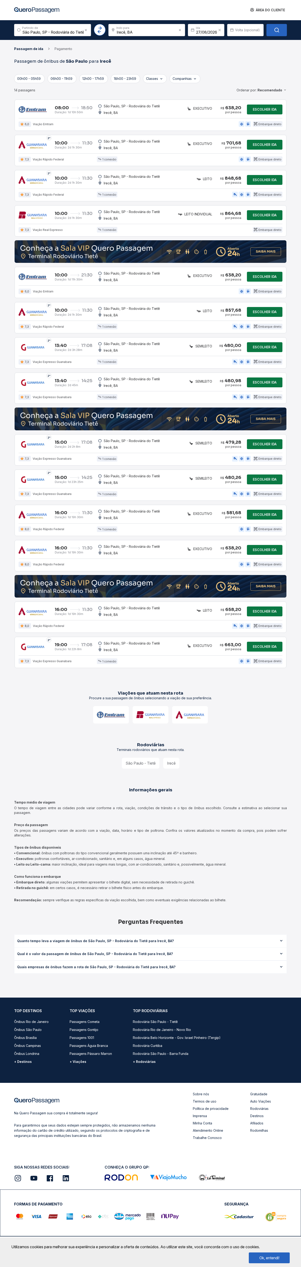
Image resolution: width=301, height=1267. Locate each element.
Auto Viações (260, 1101)
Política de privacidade (211, 1109)
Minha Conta (202, 1123)
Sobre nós (201, 1094)
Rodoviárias (259, 1109)
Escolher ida (265, 109)
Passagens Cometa (84, 1022)
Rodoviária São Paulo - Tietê (155, 1022)
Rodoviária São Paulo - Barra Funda (160, 1054)
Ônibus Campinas (27, 1046)
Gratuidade (258, 1094)
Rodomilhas (259, 1130)
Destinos (257, 1116)
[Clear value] (219, 30)
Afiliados (256, 1123)
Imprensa (200, 1116)
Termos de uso (204, 1101)
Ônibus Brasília (25, 1038)
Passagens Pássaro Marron (91, 1054)
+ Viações (78, 1062)
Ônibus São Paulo (28, 1030)
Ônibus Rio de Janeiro (31, 1022)
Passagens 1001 (82, 1038)
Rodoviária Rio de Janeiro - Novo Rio (162, 1030)
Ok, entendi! (269, 1257)
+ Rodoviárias (144, 1062)
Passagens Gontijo (84, 1030)
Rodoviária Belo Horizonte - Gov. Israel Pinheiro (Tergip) (177, 1038)
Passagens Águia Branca (89, 1046)
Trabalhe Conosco (207, 1138)
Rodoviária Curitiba (147, 1046)
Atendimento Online (208, 1130)
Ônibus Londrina (26, 1054)
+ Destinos (23, 1062)
